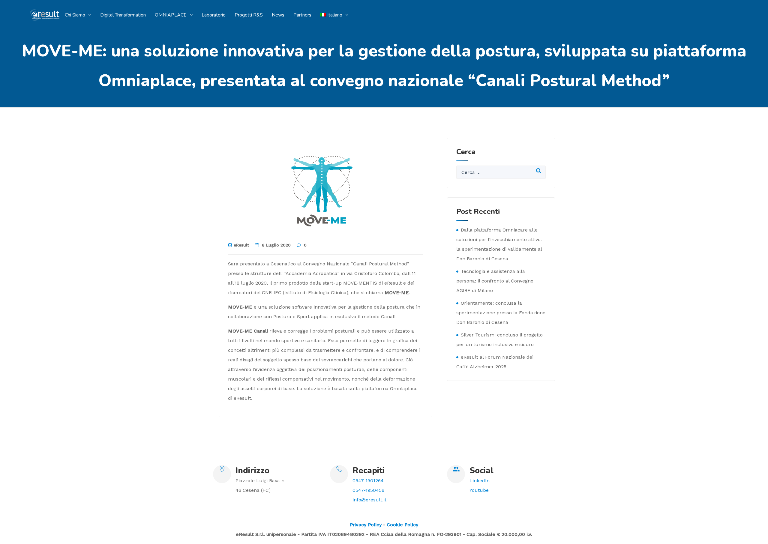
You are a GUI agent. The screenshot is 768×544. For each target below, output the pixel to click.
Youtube (479, 490)
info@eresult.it (369, 500)
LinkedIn (480, 480)
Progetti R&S (249, 15)
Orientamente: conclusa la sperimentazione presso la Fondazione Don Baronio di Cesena (500, 312)
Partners (302, 15)
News (278, 15)
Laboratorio (214, 15)
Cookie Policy (402, 525)
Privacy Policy (366, 525)
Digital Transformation (123, 15)
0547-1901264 (368, 480)
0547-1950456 (368, 490)
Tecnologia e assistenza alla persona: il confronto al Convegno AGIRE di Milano (494, 280)
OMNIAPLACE (171, 15)
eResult (241, 245)
